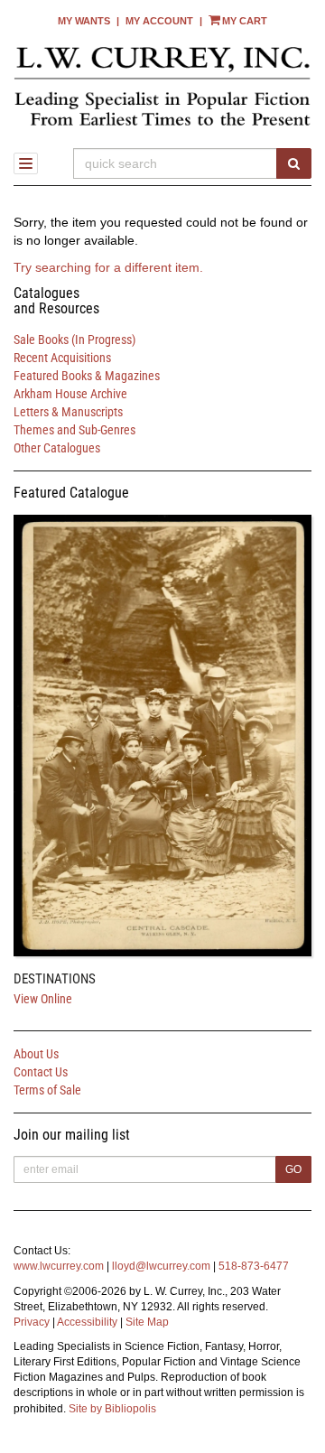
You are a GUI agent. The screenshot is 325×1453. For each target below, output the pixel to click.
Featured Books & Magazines (87, 375)
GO (293, 1169)
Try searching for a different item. (108, 267)
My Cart (244, 20)
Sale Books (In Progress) (74, 339)
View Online (43, 999)
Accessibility (87, 1322)
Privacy (32, 1322)
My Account (159, 20)
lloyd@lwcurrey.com (161, 1266)
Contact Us (41, 1072)
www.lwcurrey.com (59, 1266)
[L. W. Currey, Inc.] (162, 85)
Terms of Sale (47, 1090)
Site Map (147, 1322)
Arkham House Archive (70, 394)
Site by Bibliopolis (112, 1408)
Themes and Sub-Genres (74, 430)
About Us (36, 1054)
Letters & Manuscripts (68, 412)
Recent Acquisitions (62, 357)
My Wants (84, 20)
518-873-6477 (253, 1266)
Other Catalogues (57, 448)
